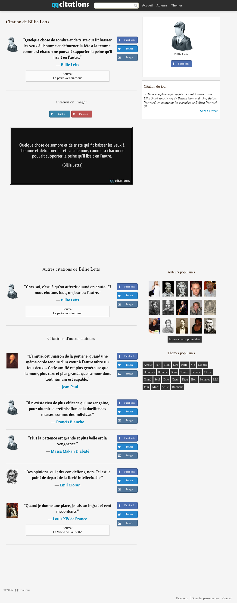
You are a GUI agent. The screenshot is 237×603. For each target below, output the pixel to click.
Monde (202, 364)
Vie (193, 364)
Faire (184, 364)
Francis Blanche (70, 421)
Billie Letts (70, 64)
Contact (227, 598)
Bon (193, 379)
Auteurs (162, 5)
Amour (148, 364)
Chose (208, 372)
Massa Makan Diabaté (70, 451)
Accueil (147, 5)
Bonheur (177, 387)
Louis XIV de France (70, 518)
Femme (196, 372)
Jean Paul (70, 386)
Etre (175, 364)
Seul (157, 379)
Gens (174, 372)
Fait (158, 364)
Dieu (185, 379)
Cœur (175, 379)
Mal (215, 379)
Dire (166, 379)
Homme (163, 372)
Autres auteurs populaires (184, 339)
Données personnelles (205, 598)
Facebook (182, 598)
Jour (146, 387)
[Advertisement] (71, 223)
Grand (147, 379)
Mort (155, 387)
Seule (165, 387)
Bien (167, 364)
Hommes (149, 372)
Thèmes (177, 5)
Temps (184, 372)
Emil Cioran (70, 485)
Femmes (205, 379)
